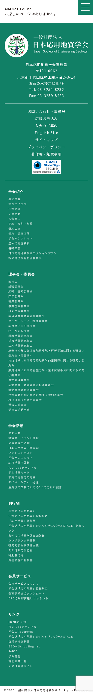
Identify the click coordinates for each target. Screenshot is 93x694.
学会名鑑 (14, 656)
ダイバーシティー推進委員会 (28, 321)
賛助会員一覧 (17, 661)
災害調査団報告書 (20, 560)
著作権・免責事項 (46, 154)
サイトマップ (46, 139)
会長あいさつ (17, 204)
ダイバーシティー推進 (23, 482)
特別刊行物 (16, 555)
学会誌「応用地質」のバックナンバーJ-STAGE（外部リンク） (46, 528)
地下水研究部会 (19, 331)
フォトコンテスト (20, 453)
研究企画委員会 (19, 311)
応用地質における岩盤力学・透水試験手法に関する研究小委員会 (46, 373)
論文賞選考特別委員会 (23, 390)
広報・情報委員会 (20, 291)
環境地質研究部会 (20, 336)
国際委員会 (16, 296)
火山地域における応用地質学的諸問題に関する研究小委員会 (46, 363)
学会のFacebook (20, 631)
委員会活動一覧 (19, 410)
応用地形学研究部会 (22, 326)
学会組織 (14, 209)
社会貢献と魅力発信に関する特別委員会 (35, 395)
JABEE (12, 651)
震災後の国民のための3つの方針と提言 (35, 487)
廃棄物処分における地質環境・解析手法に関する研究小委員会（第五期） (46, 353)
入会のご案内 (46, 125)
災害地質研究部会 (20, 341)
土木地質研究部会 (20, 346)
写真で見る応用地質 (22, 477)
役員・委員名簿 (19, 233)
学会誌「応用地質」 (22, 511)
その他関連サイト (20, 666)
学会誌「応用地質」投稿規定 (28, 516)
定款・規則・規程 (20, 223)
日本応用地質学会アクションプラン (32, 253)
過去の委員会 (17, 405)
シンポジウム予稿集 (22, 540)
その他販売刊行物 (20, 550)
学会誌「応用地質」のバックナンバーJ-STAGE (40, 636)
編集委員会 (16, 301)
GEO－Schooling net (24, 646)
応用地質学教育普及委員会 (26, 316)
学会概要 (14, 199)
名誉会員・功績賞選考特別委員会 (31, 385)
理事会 (13, 282)
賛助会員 (14, 228)
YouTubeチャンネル (22, 468)
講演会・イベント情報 (23, 438)
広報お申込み (46, 118)
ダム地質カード (19, 472)
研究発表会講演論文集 (23, 545)
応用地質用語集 (19, 463)
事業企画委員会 (19, 306)
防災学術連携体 (19, 641)
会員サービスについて (23, 583)
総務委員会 (16, 286)
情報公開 (14, 248)
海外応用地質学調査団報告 (26, 535)
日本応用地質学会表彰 (23, 448)
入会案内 (14, 218)
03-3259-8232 (50, 89)
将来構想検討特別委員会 (25, 258)
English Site (46, 132)
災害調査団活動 (19, 443)
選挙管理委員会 (19, 380)
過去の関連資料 (19, 243)
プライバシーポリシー (46, 146)
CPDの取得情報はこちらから (29, 598)
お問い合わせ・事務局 (46, 111)
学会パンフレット (20, 238)
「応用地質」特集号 (22, 521)
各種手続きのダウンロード (26, 593)
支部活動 (14, 214)
